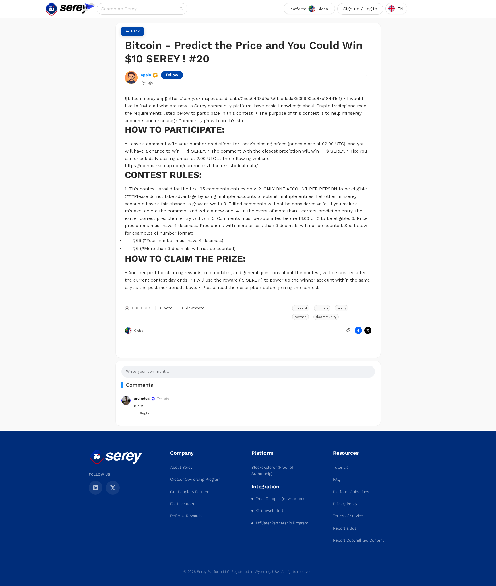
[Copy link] (348, 330)
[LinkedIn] (95, 488)
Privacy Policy (345, 503)
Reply (144, 413)
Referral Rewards (186, 515)
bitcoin (322, 308)
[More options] (366, 75)
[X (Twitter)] (113, 488)
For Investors (182, 503)
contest (300, 308)
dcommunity (326, 317)
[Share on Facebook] (358, 330)
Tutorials (340, 467)
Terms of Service (348, 515)
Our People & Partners (190, 491)
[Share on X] (367, 330)
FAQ (336, 479)
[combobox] (140, 8)
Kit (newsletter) (269, 510)
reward (300, 317)
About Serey (181, 467)
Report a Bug (344, 528)
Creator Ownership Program (195, 479)
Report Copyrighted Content (358, 540)
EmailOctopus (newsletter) (279, 498)
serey (341, 308)
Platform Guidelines (351, 491)
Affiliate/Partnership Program (281, 523)
